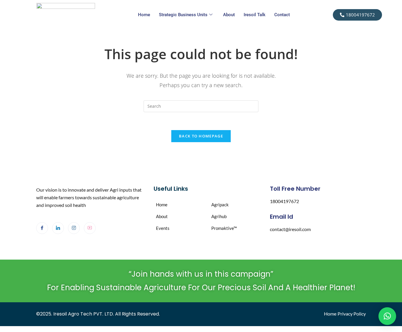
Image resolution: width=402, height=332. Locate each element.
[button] (387, 316)
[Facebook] (42, 228)
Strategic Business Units (183, 14)
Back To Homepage (201, 136)
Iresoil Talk (254, 14)
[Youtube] (90, 228)
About (229, 14)
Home (144, 14)
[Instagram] (74, 228)
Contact (282, 14)
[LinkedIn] (58, 228)
